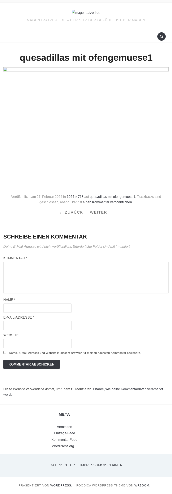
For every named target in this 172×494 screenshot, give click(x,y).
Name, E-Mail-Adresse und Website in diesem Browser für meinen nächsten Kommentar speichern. (75, 352)
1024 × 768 (75, 196)
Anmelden (64, 427)
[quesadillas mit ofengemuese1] (85, 129)
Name (9, 300)
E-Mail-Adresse (18, 317)
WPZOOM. (142, 485)
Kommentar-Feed (64, 439)
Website (11, 335)
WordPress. (61, 485)
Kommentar (15, 258)
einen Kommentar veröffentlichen (107, 202)
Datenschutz (62, 465)
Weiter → (101, 212)
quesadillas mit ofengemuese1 (112, 196)
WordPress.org (63, 446)
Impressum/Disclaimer (101, 465)
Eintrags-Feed (64, 433)
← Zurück (71, 212)
